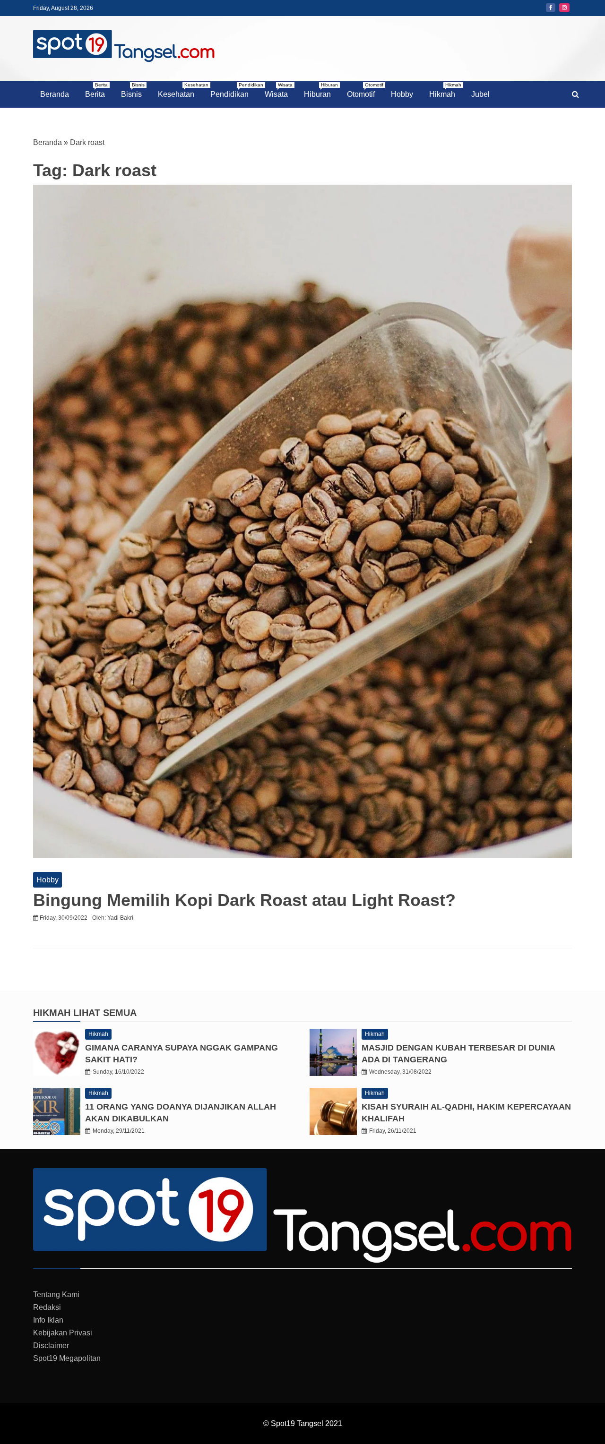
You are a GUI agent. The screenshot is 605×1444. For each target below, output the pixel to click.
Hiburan (321, 90)
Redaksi (47, 1307)
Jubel (480, 94)
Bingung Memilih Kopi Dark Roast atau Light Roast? (244, 900)
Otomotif (364, 90)
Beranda (54, 94)
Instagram (564, 7)
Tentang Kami (56, 1294)
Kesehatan (179, 90)
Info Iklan (48, 1320)
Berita (96, 90)
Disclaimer (51, 1345)
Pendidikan (233, 90)
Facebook (550, 7)
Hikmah (445, 90)
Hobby (402, 94)
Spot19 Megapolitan (67, 1358)
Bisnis (133, 90)
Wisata (279, 90)
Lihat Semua (105, 1013)
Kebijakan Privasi (62, 1333)
